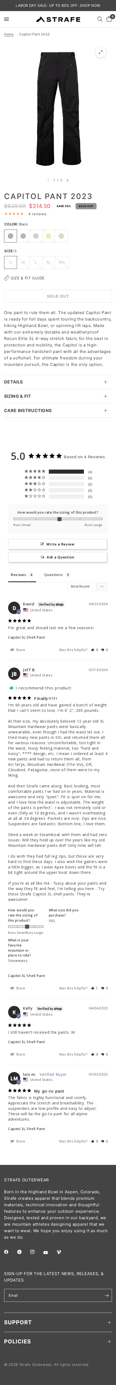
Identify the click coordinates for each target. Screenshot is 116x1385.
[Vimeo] (63, 1252)
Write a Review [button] (60, 544)
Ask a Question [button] (60, 557)
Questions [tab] (53, 574)
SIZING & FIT (17, 396)
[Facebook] (10, 1252)
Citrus (48, 236)
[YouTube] (49, 1252)
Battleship (35, 236)
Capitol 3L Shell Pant (26, 637)
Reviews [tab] (18, 574)
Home (9, 34)
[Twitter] (23, 1252)
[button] (94, 650)
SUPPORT (18, 1322)
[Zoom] (100, 52)
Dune (61, 236)
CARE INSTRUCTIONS (28, 410)
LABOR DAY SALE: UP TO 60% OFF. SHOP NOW (58, 5)
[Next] (67, 180)
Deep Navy (23, 236)
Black (10, 236)
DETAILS (13, 382)
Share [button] (20, 650)
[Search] (99, 19)
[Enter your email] (106, 1295)
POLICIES (17, 1341)
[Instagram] (36, 1252)
